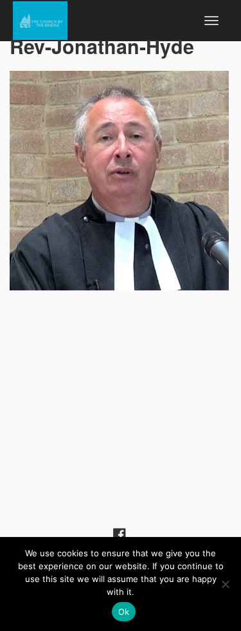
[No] (225, 584)
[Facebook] (119, 533)
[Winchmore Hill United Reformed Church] (40, 18)
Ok (124, 612)
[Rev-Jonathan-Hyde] (120, 180)
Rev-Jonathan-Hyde (102, 46)
